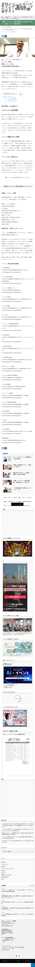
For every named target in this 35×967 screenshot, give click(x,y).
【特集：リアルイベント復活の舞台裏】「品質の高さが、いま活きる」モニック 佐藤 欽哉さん (10, 498)
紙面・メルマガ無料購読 (6, 931)
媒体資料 (3, 866)
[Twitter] (16, 956)
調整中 (4, 941)
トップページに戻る (17, 504)
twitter (25, 2)
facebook (27, 2)
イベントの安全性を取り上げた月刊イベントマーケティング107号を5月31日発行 (17, 915)
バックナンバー (4, 864)
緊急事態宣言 (11, 29)
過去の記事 (32, 885)
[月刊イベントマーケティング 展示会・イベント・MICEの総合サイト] (17, 7)
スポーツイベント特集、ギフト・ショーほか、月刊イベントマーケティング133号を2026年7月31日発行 (17, 890)
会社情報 (3, 862)
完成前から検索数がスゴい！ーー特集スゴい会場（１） (22, 465)
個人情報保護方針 (4, 876)
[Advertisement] (14, 523)
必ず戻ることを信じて (8, 96)
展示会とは (3, 872)
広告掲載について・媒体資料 (7, 932)
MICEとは (3, 870)
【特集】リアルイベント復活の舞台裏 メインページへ (17, 186)
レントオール (19, 28)
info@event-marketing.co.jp (7, 925)
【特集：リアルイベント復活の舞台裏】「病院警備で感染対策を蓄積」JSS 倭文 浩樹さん (24, 498)
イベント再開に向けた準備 (10, 99)
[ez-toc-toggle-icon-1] (20, 94)
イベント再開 (5, 28)
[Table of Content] (20, 94)
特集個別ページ (10, 26)
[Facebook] (19, 956)
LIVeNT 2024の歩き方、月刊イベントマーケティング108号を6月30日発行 (17, 903)
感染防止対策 (27, 28)
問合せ (2, 879)
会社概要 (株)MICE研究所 (7, 930)
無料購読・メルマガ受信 (6, 874)
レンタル (15, 28)
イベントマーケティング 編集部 (9, 31)
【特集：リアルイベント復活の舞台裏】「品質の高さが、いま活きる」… (22, 481)
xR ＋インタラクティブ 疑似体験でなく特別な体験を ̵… (22, 457)
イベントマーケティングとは (7, 868)
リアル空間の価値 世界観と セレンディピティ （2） (22, 488)
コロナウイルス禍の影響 (10, 98)
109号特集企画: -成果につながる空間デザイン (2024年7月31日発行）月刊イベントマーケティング (17, 896)
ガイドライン (10, 28)
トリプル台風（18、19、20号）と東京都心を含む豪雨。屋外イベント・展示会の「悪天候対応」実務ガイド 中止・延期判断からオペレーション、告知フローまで (18, 825)
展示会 (23, 28)
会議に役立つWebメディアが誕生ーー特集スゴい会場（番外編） (22, 473)
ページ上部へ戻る (33, 965)
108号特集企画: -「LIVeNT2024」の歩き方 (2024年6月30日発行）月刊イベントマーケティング (17, 909)
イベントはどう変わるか (10, 101)
